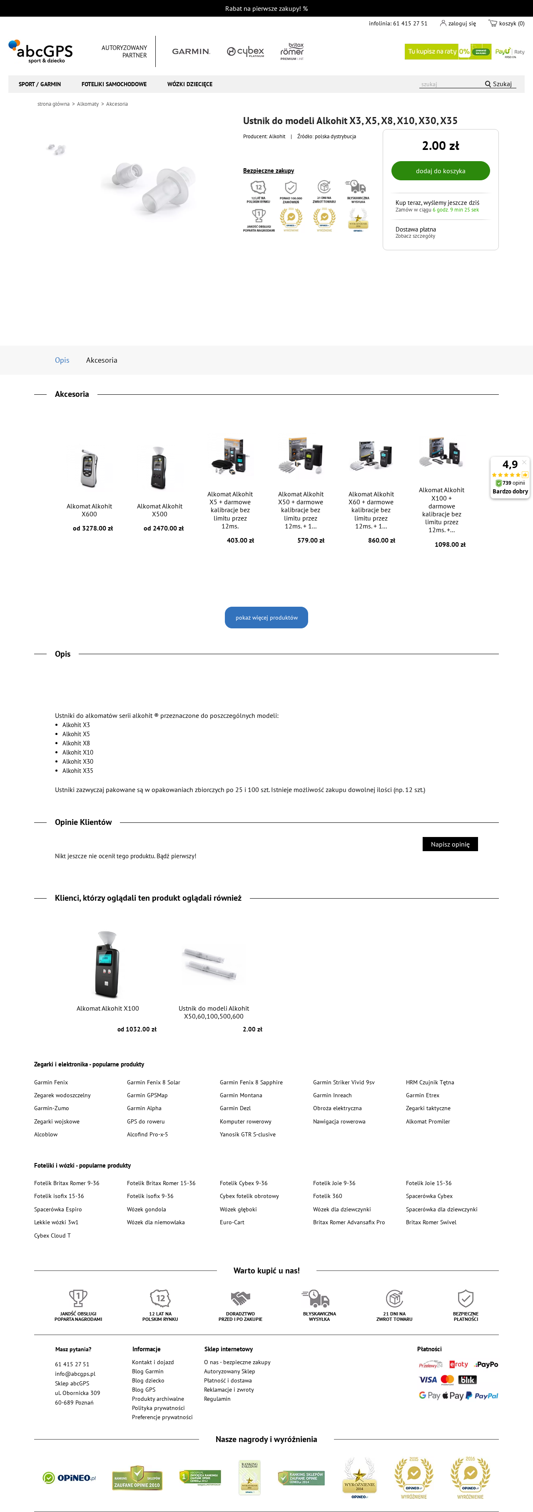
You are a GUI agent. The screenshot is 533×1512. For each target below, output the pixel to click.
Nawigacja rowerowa (339, 1121)
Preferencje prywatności (162, 1417)
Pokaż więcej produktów (267, 617)
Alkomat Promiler (428, 1121)
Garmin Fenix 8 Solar (153, 1082)
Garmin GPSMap (147, 1095)
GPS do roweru (146, 1121)
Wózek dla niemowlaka (156, 1222)
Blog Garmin (148, 1371)
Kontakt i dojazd (153, 1362)
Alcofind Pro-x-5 (147, 1134)
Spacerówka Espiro (58, 1209)
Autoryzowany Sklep (229, 1371)
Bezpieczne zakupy (268, 170)
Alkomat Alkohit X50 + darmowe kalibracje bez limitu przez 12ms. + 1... (301, 517)
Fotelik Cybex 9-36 (244, 1183)
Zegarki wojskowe (57, 1121)
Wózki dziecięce (189, 84)
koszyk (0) (512, 23)
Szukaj (502, 83)
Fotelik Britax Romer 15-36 (161, 1183)
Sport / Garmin (40, 84)
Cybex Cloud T (52, 1235)
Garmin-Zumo (51, 1108)
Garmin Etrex (422, 1095)
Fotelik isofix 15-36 (59, 1196)
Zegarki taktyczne (428, 1108)
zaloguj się (462, 23)
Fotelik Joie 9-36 (334, 1183)
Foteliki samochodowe (114, 84)
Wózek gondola (146, 1209)
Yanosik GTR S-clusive (248, 1134)
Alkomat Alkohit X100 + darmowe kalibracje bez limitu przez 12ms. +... (442, 516)
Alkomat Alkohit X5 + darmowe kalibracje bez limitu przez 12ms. (230, 517)
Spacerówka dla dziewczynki (442, 1209)
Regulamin (217, 1398)
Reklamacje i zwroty (229, 1389)
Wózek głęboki (238, 1209)
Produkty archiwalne (158, 1398)
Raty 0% (465, 52)
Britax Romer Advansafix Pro (349, 1222)
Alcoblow (45, 1134)
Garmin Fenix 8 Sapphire (251, 1082)
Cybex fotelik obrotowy (249, 1196)
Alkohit (277, 136)
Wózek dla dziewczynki (342, 1209)
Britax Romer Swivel (431, 1222)
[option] (57, 148)
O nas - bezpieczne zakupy (237, 1362)
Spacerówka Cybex (429, 1196)
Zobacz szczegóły (415, 236)
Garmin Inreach (332, 1095)
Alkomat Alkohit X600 (90, 517)
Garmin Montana (241, 1095)
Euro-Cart (232, 1222)
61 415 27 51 (410, 23)
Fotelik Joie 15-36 (429, 1183)
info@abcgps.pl (75, 1373)
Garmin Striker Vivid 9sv (344, 1082)
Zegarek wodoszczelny (62, 1095)
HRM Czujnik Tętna (430, 1082)
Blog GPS (143, 1389)
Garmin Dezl (235, 1108)
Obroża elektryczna (337, 1108)
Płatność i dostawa (228, 1380)
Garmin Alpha (144, 1108)
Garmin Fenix (51, 1082)
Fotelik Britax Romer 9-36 (67, 1183)
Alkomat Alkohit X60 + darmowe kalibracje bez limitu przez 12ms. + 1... (372, 517)
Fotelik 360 (327, 1196)
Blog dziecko (148, 1380)
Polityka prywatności (158, 1408)
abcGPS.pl (40, 52)
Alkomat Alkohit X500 (160, 517)
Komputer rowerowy (245, 1121)
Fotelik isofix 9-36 (150, 1196)
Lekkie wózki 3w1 (56, 1222)
